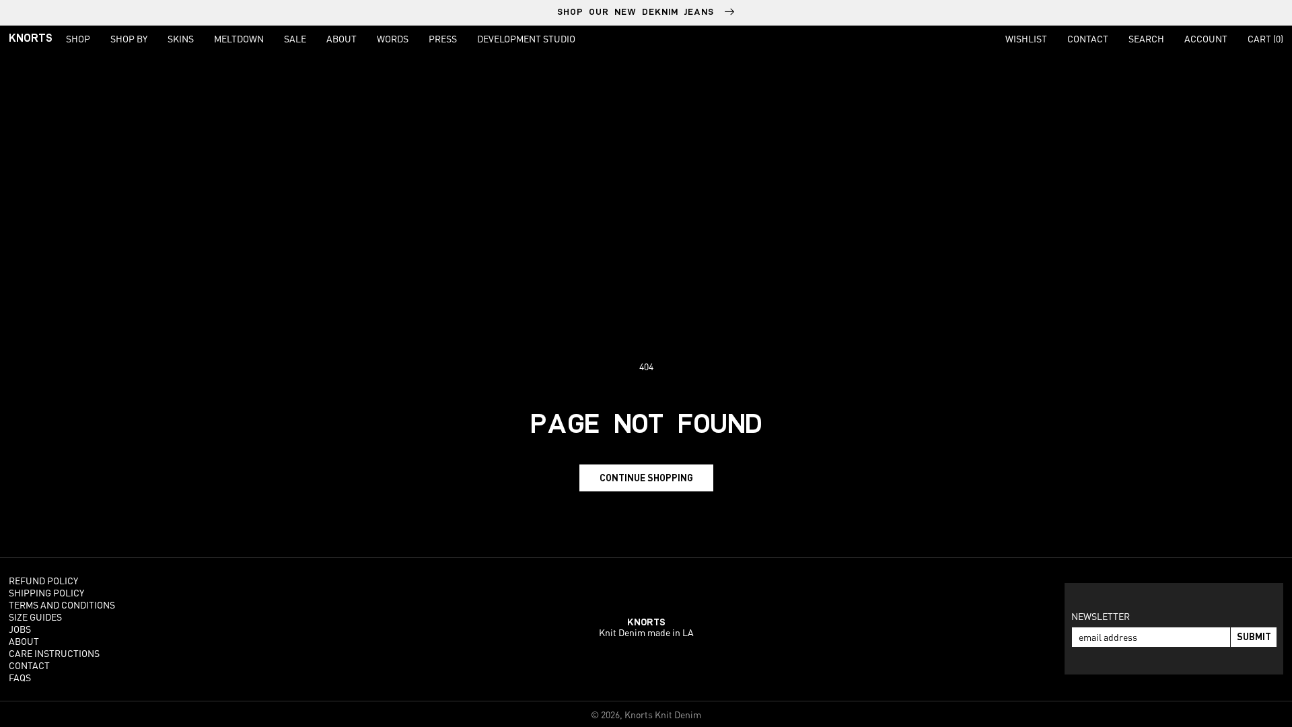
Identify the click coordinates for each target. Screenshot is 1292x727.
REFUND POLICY (43, 580)
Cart (1265, 38)
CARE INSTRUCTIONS (54, 653)
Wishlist (1026, 38)
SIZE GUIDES (35, 617)
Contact (1087, 38)
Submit (1254, 636)
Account (1205, 38)
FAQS (20, 677)
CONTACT (29, 665)
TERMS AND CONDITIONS (62, 604)
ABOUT (24, 641)
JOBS (20, 629)
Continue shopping (646, 477)
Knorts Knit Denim (662, 714)
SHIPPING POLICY (46, 592)
